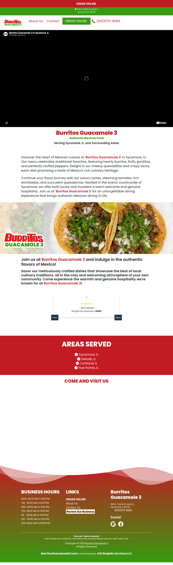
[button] (13, 228)
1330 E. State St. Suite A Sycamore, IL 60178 (87, 10)
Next (118, 317)
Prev (54, 317)
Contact (54, 21)
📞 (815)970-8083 (106, 21)
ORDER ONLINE (76, 21)
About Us (36, 21)
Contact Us (73, 507)
